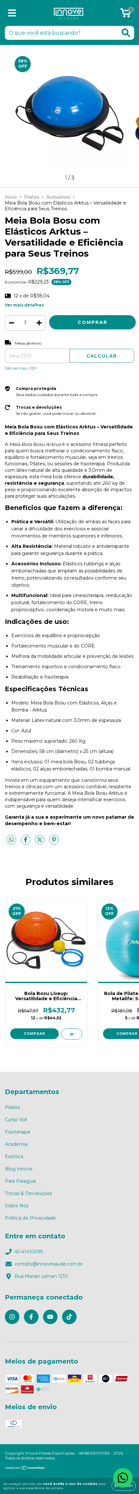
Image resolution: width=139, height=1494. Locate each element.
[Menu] (12, 13)
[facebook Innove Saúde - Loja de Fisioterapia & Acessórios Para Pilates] (31, 1317)
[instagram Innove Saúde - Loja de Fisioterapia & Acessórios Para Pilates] (12, 1317)
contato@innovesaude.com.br (49, 1264)
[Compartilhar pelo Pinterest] (54, 843)
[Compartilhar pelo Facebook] (26, 843)
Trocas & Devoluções (28, 1193)
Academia (16, 1144)
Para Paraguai (20, 1181)
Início (11, 197)
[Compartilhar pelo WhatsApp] (11, 840)
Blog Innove (19, 1169)
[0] (125, 14)
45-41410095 (29, 1252)
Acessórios (58, 197)
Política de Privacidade (30, 1218)
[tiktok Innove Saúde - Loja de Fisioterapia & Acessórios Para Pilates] (69, 1317)
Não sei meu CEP (21, 368)
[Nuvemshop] (25, 1468)
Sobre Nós (16, 1206)
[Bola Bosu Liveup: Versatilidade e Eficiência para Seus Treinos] (71, 1034)
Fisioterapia (17, 1132)
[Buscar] (126, 32)
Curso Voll (16, 1120)
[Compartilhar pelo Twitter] (40, 843)
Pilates (31, 197)
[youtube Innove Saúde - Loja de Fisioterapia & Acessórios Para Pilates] (50, 1317)
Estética (14, 1156)
